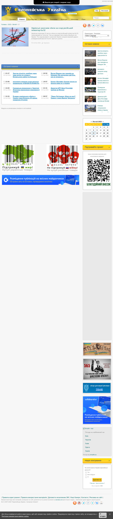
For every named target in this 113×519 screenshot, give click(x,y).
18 (104, 133)
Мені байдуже (91, 474)
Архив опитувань (100, 483)
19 (107, 133)
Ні (88, 477)
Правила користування (11, 497)
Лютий (14, 24)
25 (104, 136)
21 (90, 136)
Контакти (84, 497)
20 (86, 136)
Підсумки (92, 483)
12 (107, 130)
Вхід (97, 10)
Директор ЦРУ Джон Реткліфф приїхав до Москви (103, 99)
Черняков (46, 43)
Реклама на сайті (95, 497)
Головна (4, 24)
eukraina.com (59, 499)
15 (93, 133)
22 (93, 136)
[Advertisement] (41, 59)
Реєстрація (104, 10)
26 (107, 136)
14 (90, 133)
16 (97, 133)
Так (88, 472)
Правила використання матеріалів (34, 497)
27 (86, 139)
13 (86, 133)
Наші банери (75, 497)
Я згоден (102, 515)
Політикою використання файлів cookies (15, 516)
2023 (9, 24)
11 (104, 130)
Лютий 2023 (97, 121)
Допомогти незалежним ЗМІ (58, 497)
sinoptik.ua (93, 454)
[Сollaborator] (40, 184)
